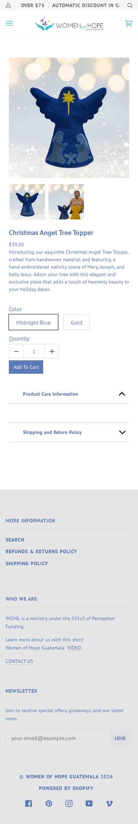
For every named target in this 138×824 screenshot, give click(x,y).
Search (15, 540)
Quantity (19, 338)
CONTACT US (19, 661)
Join (120, 738)
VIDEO (74, 647)
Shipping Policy (27, 563)
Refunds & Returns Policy (41, 551)
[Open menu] (16, 23)
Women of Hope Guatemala (62, 776)
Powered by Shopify (66, 788)
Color (15, 309)
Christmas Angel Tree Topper (51, 232)
